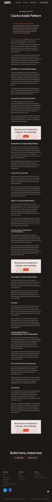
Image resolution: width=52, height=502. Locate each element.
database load (23, 207)
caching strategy (33, 39)
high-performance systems (33, 223)
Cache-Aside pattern (18, 39)
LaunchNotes (46, 498)
